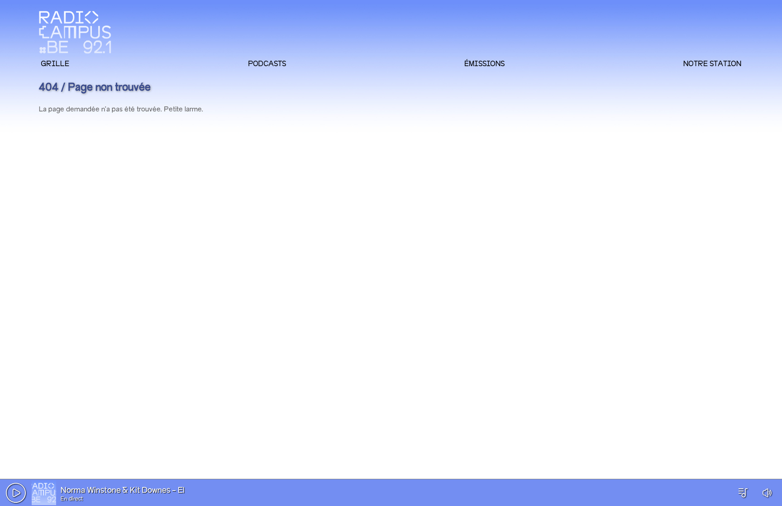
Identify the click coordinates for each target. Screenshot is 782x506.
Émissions (484, 63)
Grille (55, 63)
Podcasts (267, 63)
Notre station (712, 63)
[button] (16, 493)
